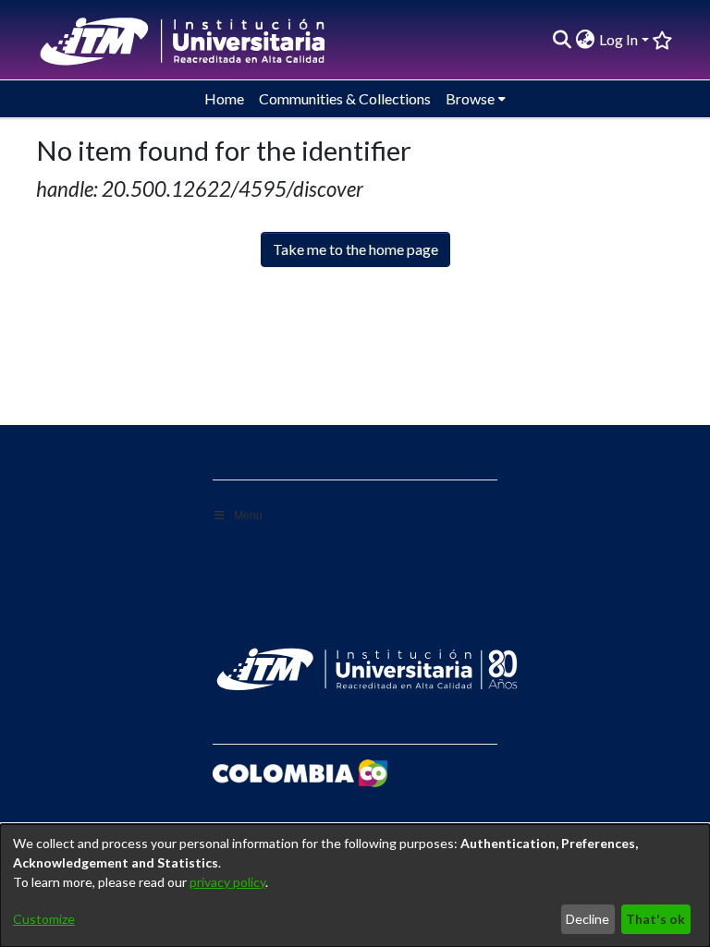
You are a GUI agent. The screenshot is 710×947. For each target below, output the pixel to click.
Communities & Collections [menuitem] (345, 98)
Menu (248, 515)
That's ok (655, 919)
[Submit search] (562, 40)
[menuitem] (585, 40)
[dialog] (355, 885)
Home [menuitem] (224, 98)
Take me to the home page (355, 249)
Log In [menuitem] (618, 39)
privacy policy (227, 882)
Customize (44, 919)
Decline (587, 919)
